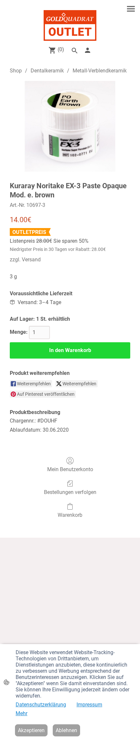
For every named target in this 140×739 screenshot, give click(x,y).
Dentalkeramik (47, 71)
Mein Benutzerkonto (70, 469)
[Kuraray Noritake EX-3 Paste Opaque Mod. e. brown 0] (70, 126)
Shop (16, 71)
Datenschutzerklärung (41, 704)
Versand (31, 259)
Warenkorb (70, 515)
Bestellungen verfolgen (70, 492)
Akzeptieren (31, 730)
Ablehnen (66, 730)
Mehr (21, 713)
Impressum (89, 704)
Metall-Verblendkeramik (100, 71)
